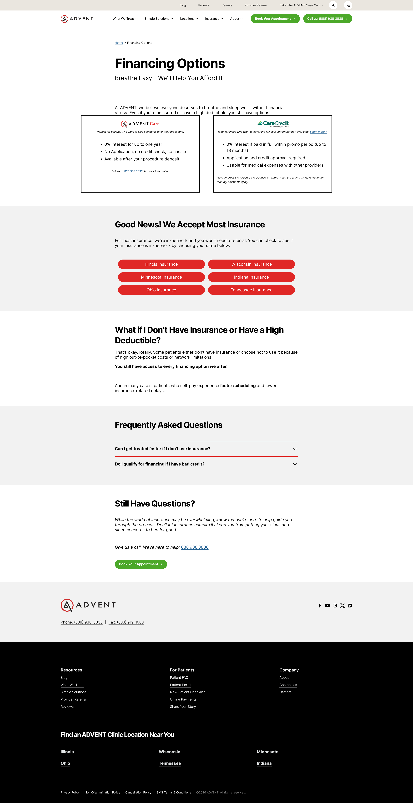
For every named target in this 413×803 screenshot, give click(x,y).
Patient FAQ (179, 678)
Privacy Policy (70, 792)
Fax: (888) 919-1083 (126, 622)
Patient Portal (180, 685)
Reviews (67, 707)
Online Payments (183, 699)
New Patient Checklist (187, 692)
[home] (77, 19)
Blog (64, 678)
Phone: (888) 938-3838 (82, 622)
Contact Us (288, 685)
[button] (124, 19)
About (284, 678)
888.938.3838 (133, 171)
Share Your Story (183, 707)
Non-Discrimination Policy (102, 792)
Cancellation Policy (138, 792)
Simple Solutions (73, 692)
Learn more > (318, 131)
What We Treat (72, 685)
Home (119, 42)
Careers (285, 692)
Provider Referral (74, 699)
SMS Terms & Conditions (174, 792)
